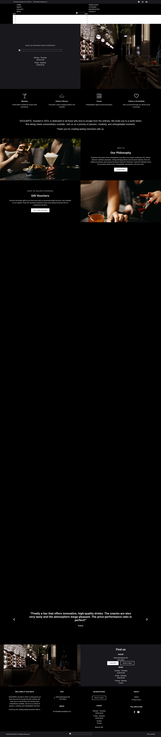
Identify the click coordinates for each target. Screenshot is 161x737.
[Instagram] (142, 2)
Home (19, 5)
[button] (44, 14)
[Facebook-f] (134, 712)
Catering (92, 7)
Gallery (20, 9)
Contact (92, 11)
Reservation (94, 9)
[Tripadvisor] (146, 2)
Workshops (94, 5)
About (19, 7)
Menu (19, 11)
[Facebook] (139, 2)
